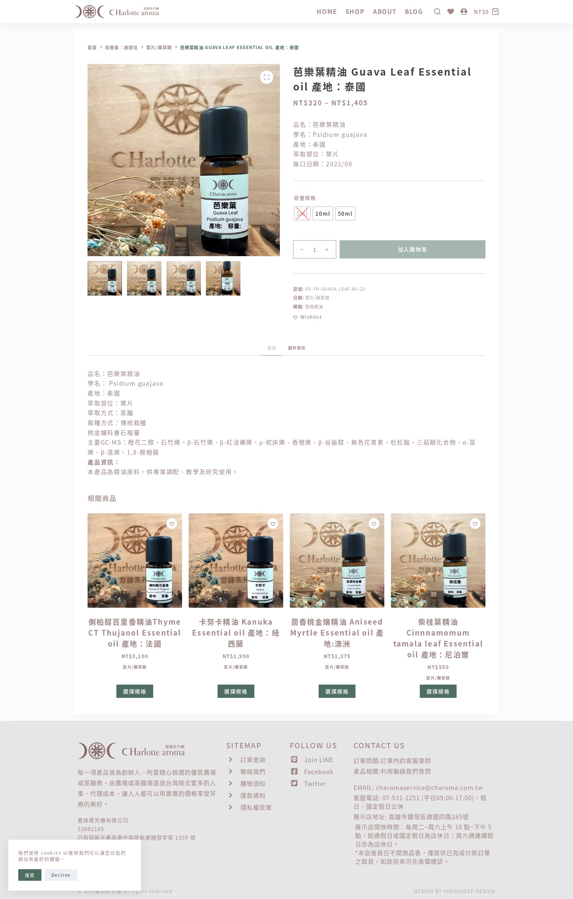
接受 (30, 875)
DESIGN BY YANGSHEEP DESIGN (454, 891)
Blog (414, 11)
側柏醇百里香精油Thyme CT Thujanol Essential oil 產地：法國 (134, 632)
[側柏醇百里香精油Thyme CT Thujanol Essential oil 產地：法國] (135, 560)
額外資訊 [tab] (297, 348)
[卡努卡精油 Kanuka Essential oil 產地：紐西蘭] (236, 560)
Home (327, 11)
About (385, 11)
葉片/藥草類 (317, 297)
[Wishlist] (450, 11)
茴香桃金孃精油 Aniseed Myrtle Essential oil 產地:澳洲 (337, 632)
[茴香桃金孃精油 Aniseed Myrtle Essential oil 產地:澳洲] (337, 560)
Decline (61, 875)
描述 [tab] (271, 348)
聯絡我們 (405, 771)
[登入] (464, 11)
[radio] (302, 213)
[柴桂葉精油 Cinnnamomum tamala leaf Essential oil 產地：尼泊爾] (438, 560)
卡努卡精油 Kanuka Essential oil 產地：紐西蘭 (236, 632)
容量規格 (305, 197)
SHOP (355, 11)
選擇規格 (135, 691)
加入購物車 (412, 249)
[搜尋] (437, 11)
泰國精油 (314, 306)
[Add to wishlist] (171, 523)
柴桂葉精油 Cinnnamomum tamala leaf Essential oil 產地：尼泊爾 (438, 637)
